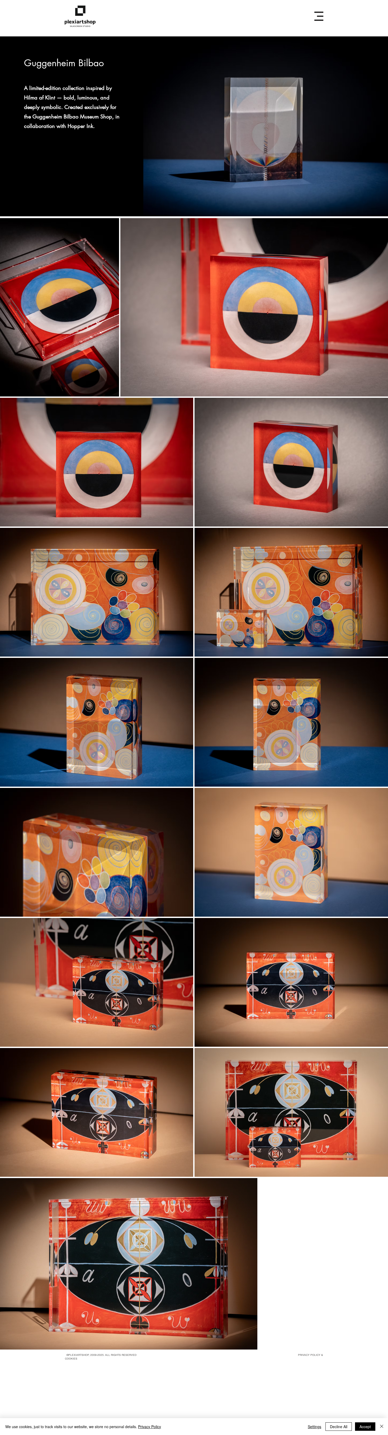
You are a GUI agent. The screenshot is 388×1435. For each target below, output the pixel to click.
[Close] (381, 1426)
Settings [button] (314, 1426)
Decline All (338, 1426)
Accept (365, 1426)
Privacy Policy (149, 1426)
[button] (318, 16)
